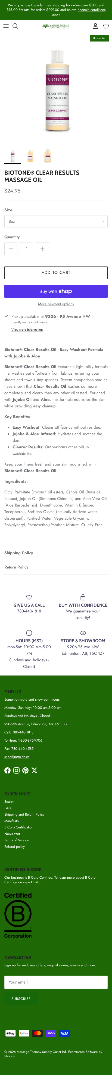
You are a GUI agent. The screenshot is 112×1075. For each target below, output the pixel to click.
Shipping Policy (18, 553)
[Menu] (6, 26)
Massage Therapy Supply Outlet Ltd (41, 1051)
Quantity (12, 237)
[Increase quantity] (42, 248)
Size (8, 210)
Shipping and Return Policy (24, 814)
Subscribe (21, 998)
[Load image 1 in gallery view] (56, 88)
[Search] (18, 26)
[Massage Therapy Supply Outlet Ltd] (56, 26)
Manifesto (11, 821)
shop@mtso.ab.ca (16, 756)
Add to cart (56, 273)
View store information (27, 329)
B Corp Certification (18, 827)
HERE (35, 882)
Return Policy (16, 567)
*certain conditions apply (79, 12)
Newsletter (12, 833)
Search (9, 801)
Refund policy (14, 846)
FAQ (7, 808)
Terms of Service (16, 840)
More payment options (56, 304)
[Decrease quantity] (10, 248)
